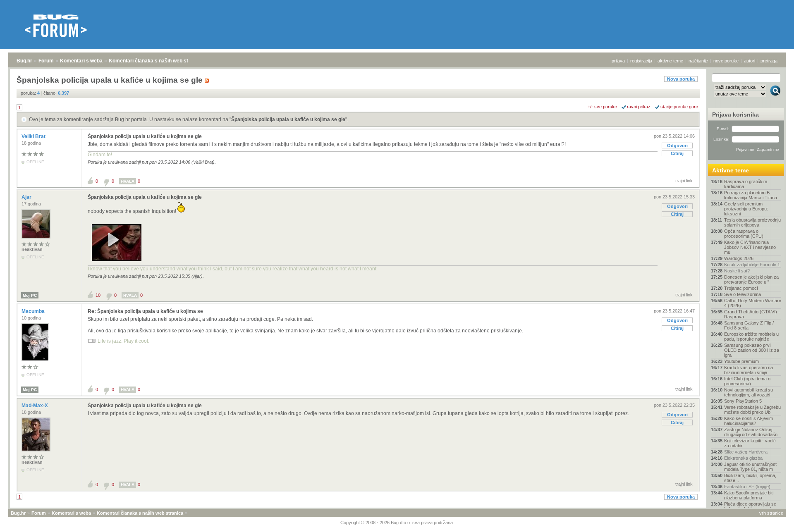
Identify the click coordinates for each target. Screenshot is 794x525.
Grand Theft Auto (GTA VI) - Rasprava (752, 314)
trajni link (684, 180)
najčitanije (698, 60)
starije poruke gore (679, 106)
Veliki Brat (34, 136)
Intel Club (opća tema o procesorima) (747, 381)
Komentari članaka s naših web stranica (156, 61)
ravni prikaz (639, 106)
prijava (618, 60)
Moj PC (30, 295)
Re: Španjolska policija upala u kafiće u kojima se (145, 311)
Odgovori (677, 145)
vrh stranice (771, 513)
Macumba (34, 311)
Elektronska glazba (743, 458)
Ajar (27, 197)
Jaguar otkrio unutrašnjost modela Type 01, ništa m (750, 467)
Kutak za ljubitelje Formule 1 (752, 264)
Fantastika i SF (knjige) (747, 486)
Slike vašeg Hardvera (746, 451)
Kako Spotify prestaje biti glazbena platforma (748, 495)
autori (749, 60)
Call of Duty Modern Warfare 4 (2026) (752, 303)
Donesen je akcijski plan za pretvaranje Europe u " (751, 279)
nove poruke (726, 60)
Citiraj (677, 153)
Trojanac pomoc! (741, 288)
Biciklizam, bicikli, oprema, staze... (750, 478)
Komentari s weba (81, 61)
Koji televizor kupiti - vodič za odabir (750, 443)
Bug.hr (24, 61)
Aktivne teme (730, 170)
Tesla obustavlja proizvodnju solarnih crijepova (752, 222)
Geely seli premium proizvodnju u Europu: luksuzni (746, 208)
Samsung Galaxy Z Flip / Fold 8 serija (749, 325)
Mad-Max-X (35, 405)
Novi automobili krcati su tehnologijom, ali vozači (748, 392)
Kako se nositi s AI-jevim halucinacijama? (748, 421)
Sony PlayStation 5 (743, 401)
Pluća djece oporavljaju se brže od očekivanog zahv (750, 506)
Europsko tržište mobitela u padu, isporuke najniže (751, 336)
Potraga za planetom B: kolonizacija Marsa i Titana (750, 195)
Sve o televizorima (742, 294)
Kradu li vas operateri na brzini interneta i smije (748, 370)
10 (98, 295)
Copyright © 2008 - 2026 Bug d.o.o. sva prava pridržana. (397, 522)
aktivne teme (670, 60)
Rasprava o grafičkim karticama (745, 184)
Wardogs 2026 (738, 258)
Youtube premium (741, 361)
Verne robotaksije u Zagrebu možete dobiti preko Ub (752, 410)
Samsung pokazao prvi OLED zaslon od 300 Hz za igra (751, 350)
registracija (641, 60)
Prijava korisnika (735, 114)
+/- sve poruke (602, 106)
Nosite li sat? (737, 270)
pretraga (769, 60)
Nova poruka (681, 78)
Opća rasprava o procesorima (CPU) (743, 234)
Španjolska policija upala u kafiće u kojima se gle (288, 119)
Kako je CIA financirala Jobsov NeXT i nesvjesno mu (750, 247)
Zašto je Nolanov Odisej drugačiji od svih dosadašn (750, 432)
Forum (46, 61)
